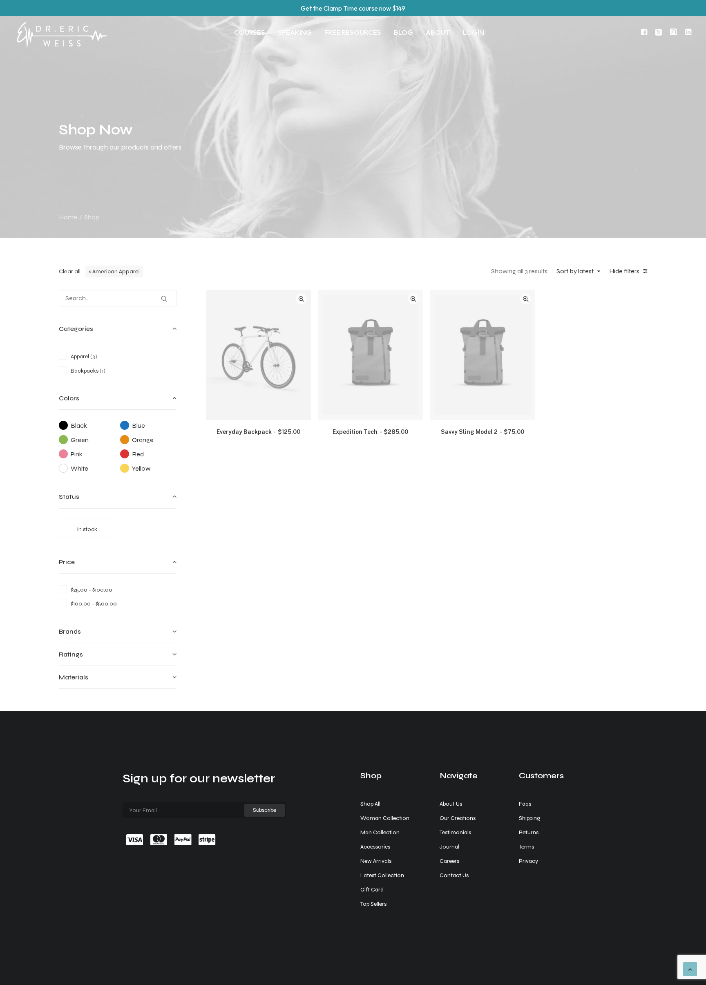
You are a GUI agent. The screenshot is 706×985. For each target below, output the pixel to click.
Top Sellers (373, 903)
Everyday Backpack (258, 432)
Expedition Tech (370, 432)
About (438, 32)
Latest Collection (382, 875)
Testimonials (455, 832)
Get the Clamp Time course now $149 (353, 8)
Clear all (69, 271)
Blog (403, 32)
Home (68, 217)
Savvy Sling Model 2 (482, 432)
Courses (249, 32)
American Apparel (116, 271)
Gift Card (372, 889)
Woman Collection (384, 818)
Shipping (529, 818)
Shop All (370, 803)
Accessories (375, 846)
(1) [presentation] (102, 370)
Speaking (295, 32)
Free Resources (352, 32)
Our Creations (458, 818)
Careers (449, 861)
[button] (645, 32)
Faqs (525, 803)
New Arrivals (375, 861)
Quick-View (301, 298)
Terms (526, 846)
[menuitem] (249, 32)
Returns (528, 832)
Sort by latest (575, 271)
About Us (451, 803)
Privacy (528, 861)
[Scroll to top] (690, 968)
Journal (449, 846)
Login (473, 32)
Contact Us (454, 875)
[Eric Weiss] (62, 23)
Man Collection (380, 832)
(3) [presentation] (93, 356)
